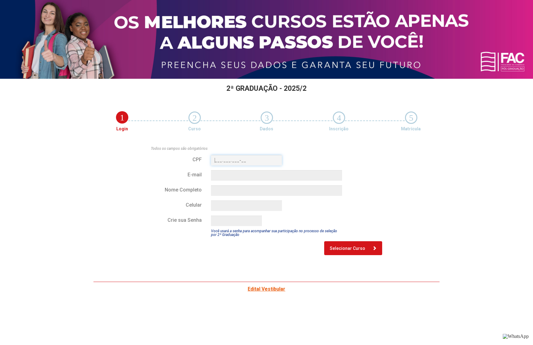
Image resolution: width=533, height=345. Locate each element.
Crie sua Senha (184, 220)
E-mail (195, 175)
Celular (194, 205)
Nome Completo (183, 190)
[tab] (122, 117)
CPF (197, 159)
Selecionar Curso (348, 248)
